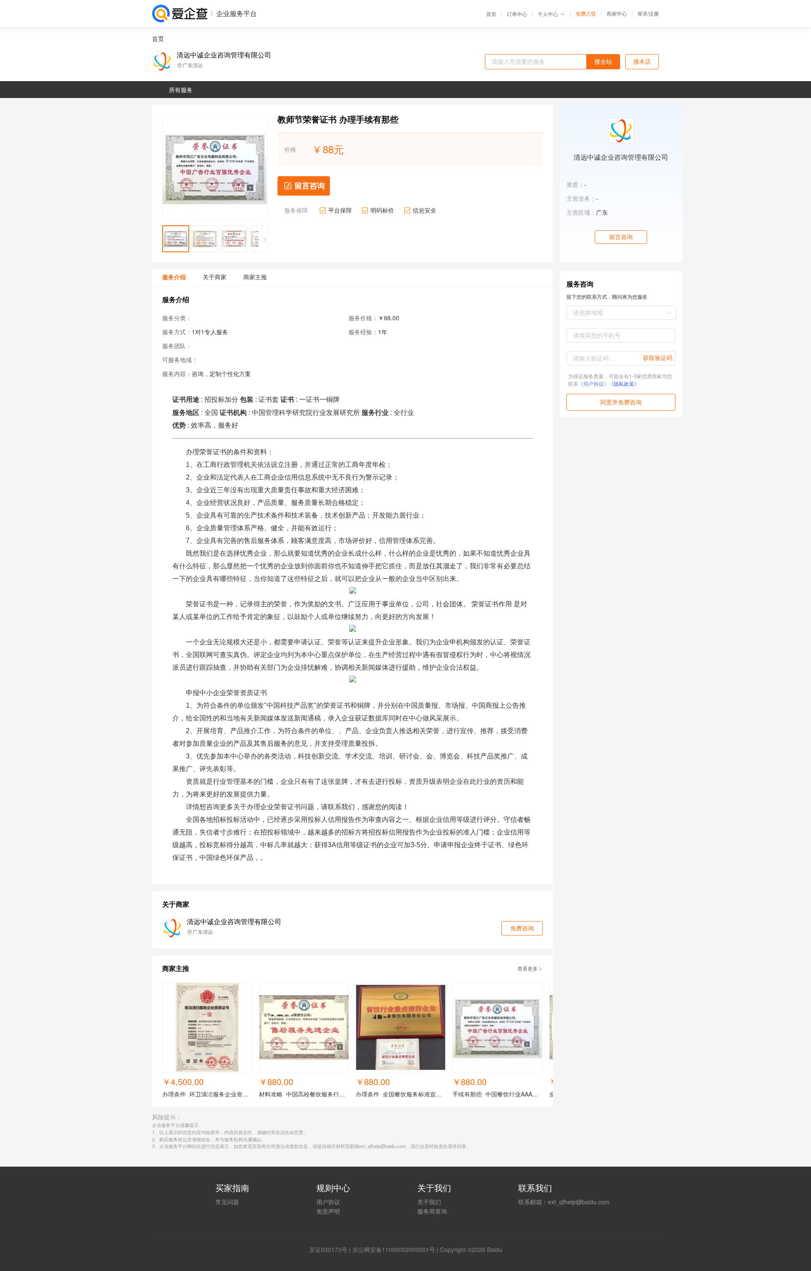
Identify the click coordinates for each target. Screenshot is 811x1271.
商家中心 (617, 13)
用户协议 (328, 1201)
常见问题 (227, 1201)
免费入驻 (586, 13)
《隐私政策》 (624, 383)
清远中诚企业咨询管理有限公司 (224, 55)
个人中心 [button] (548, 13)
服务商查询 (432, 1211)
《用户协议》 (593, 383)
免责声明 (328, 1211)
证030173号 (331, 1249)
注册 (654, 13)
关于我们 (429, 1201)
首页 (491, 13)
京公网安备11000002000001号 (393, 1249)
